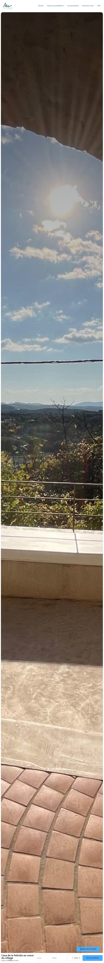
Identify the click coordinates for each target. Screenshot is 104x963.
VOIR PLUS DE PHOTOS (89, 949)
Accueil (40, 6)
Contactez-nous (88, 6)
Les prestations (73, 6)
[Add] (79, 958)
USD (99, 6)
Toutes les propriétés (55, 6)
